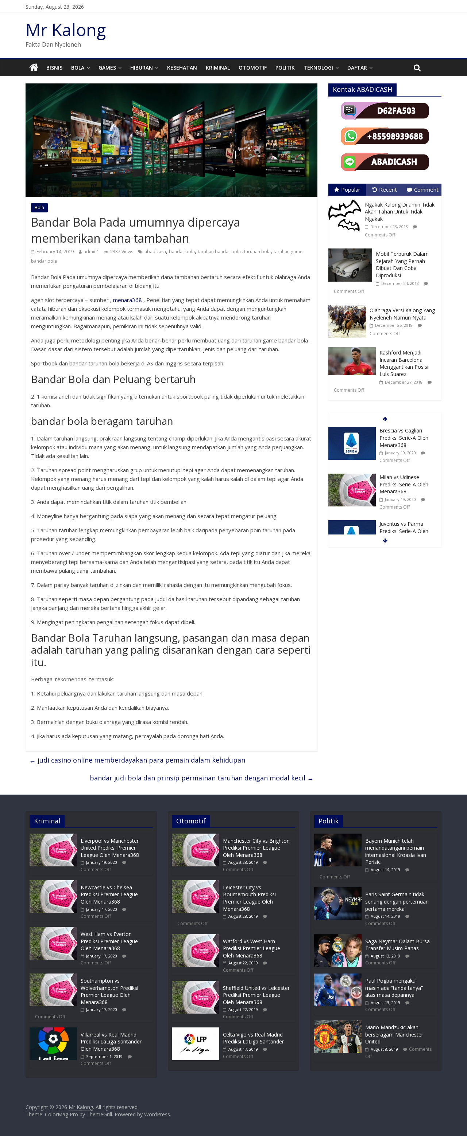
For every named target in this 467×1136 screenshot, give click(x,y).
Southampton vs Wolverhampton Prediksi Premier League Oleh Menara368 (109, 991)
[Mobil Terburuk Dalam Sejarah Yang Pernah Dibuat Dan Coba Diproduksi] (352, 248)
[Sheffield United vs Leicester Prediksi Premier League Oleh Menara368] (195, 984)
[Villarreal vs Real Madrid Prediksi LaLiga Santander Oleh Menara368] (53, 1030)
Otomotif (253, 67)
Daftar (357, 67)
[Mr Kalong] (34, 67)
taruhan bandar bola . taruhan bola (234, 251)
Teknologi (318, 67)
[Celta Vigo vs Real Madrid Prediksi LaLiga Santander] (195, 1030)
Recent (388, 189)
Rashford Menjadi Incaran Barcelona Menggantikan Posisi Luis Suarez (403, 363)
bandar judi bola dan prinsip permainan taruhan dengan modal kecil (202, 777)
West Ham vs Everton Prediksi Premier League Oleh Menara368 (109, 941)
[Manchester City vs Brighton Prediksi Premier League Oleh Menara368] (195, 837)
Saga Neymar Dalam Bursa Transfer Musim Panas (397, 945)
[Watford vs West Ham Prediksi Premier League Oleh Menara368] (195, 937)
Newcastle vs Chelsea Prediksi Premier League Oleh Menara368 (109, 894)
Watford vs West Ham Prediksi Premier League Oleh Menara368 (251, 948)
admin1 (91, 251)
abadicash (155, 251)
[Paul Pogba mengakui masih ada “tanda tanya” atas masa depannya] (338, 977)
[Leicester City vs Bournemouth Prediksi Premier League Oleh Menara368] (195, 883)
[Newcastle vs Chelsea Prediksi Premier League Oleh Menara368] (53, 883)
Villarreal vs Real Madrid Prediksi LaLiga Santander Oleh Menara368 (111, 1041)
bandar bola (182, 251)
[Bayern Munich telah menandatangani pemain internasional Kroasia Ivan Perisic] (338, 837)
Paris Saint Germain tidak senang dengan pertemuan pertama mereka (397, 901)
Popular (350, 189)
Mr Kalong (66, 29)
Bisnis (54, 67)
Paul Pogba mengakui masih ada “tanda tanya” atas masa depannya (394, 987)
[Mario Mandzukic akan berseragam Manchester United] (338, 1023)
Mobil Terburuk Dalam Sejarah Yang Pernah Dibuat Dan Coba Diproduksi (402, 264)
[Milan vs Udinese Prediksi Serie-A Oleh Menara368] (352, 477)
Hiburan (141, 67)
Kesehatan (182, 67)
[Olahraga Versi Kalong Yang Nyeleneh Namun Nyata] (349, 305)
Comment (426, 189)
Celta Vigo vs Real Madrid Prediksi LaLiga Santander (253, 1038)
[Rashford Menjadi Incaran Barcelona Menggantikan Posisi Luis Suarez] (353, 347)
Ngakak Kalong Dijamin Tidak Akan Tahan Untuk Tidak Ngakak (400, 211)
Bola (77, 67)
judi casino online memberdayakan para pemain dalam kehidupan (137, 760)
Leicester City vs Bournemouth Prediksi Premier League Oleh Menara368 (249, 898)
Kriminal (218, 67)
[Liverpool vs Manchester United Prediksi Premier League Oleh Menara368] (53, 837)
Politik (285, 67)
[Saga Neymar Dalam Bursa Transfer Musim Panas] (338, 937)
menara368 (127, 299)
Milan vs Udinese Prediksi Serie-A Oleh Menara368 (403, 484)
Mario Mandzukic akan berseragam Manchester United (394, 1034)
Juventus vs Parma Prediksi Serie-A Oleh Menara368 (403, 530)
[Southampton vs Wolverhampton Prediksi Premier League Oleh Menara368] (53, 977)
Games (107, 67)
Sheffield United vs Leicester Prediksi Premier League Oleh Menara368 (256, 995)
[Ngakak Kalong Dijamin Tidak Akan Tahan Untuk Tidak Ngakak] (346, 199)
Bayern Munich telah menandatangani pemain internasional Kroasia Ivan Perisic (395, 851)
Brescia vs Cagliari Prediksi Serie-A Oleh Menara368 (403, 437)
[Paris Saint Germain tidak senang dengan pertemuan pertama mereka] (338, 890)
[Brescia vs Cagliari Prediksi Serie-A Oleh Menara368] (352, 430)
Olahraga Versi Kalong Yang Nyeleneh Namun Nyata (402, 314)
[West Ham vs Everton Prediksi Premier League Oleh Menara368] (53, 930)
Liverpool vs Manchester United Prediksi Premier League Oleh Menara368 (110, 847)
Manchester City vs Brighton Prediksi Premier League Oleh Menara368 (256, 847)
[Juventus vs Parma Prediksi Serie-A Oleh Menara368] (352, 524)
